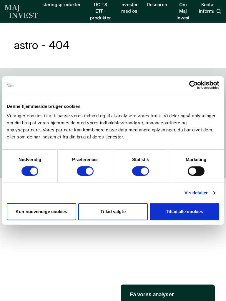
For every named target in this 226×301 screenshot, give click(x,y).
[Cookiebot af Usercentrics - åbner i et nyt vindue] (193, 85)
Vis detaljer (196, 192)
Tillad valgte (112, 211)
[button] (168, 293)
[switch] (85, 171)
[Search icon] (219, 11)
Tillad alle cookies (184, 211)
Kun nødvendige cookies (41, 211)
